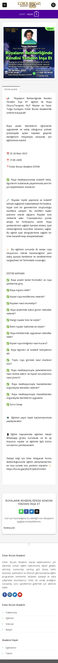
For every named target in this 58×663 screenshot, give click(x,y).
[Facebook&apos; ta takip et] (4, 594)
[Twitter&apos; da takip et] (15, 594)
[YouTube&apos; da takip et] (20, 594)
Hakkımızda (11, 612)
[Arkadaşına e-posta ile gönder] (36, 511)
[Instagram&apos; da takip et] (9, 594)
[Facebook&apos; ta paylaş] (26, 511)
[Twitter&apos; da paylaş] (31, 511)
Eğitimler (10, 618)
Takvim (9, 653)
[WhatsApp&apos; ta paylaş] (21, 511)
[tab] (11, 89)
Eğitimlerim (11, 647)
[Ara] (53, 5)
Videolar (10, 624)
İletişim (9, 629)
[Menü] (4, 5)
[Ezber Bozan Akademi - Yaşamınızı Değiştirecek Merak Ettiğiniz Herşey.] (29, 5)
